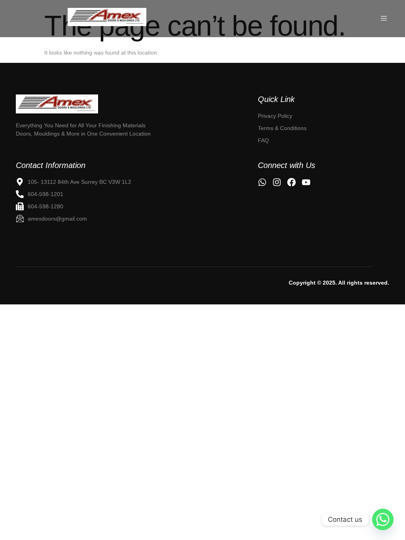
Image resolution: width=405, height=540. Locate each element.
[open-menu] (384, 19)
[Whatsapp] (383, 519)
